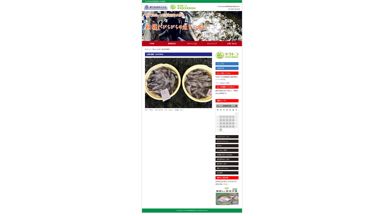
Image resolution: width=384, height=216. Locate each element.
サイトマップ (212, 43)
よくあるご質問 (222, 150)
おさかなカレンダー (223, 137)
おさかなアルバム (222, 141)
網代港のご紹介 (222, 163)
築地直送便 (220, 68)
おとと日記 (157, 49)
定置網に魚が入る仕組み (224, 155)
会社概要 (220, 173)
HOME (152, 43)
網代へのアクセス (222, 168)
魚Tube (219, 145)
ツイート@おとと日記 (223, 83)
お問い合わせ (232, 43)
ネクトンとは (192, 43)
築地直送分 (172, 43)
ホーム (148, 49)
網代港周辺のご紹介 (223, 159)
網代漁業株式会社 (191, 210)
